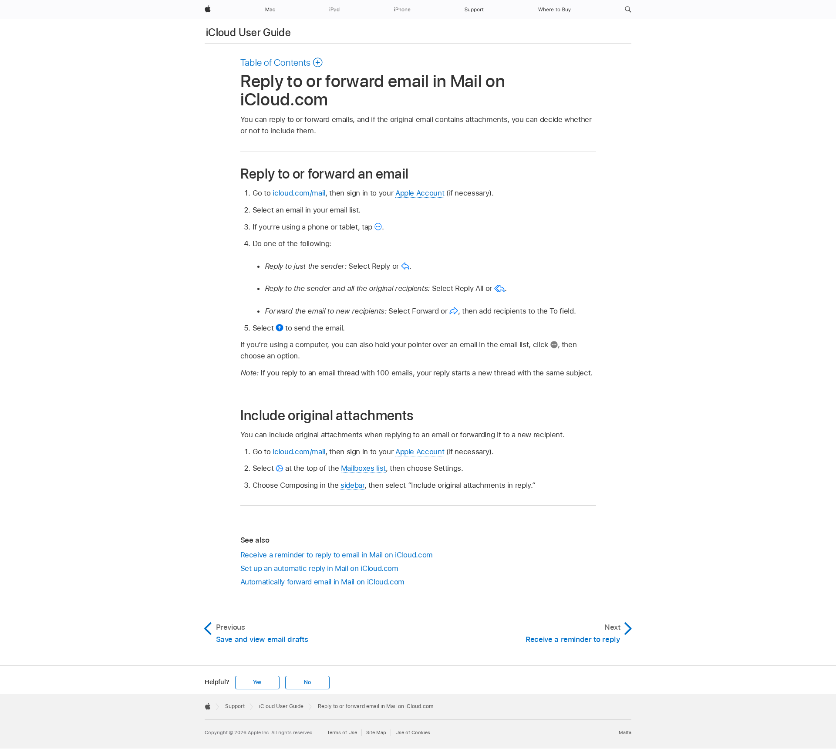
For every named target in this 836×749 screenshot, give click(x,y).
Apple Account (419, 193)
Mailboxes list (363, 468)
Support (235, 706)
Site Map (376, 732)
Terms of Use (342, 732)
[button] (628, 9)
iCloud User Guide (248, 32)
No (307, 682)
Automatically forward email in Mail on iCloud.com (322, 581)
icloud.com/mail (299, 193)
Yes (257, 682)
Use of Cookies (412, 732)
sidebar (352, 485)
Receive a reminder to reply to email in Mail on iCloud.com (336, 554)
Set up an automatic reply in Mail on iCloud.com (319, 568)
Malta (625, 732)
